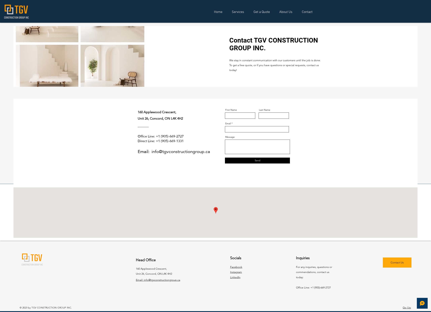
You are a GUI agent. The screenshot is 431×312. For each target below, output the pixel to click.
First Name (231, 110)
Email (228, 123)
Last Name (264, 110)
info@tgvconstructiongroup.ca (181, 152)
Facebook (236, 267)
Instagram (236, 272)
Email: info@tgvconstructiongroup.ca (158, 280)
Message (230, 137)
